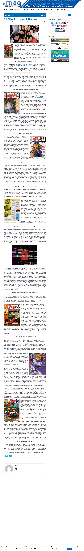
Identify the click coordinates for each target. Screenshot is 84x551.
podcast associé (22, 50)
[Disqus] (25, 493)
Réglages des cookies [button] (60, 548)
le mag (63, 9)
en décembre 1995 (13, 301)
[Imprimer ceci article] (44, 21)
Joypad (35, 44)
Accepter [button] (69, 548)
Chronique (20, 21)
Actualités (16, 21)
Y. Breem (6, 21)
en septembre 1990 (41, 97)
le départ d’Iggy (17, 340)
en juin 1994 (37, 329)
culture (24, 9)
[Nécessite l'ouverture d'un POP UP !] (60, 29)
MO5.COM (54, 9)
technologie (45, 9)
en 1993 (28, 177)
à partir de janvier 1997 (14, 356)
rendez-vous (34, 9)
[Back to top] (81, 548)
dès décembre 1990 (30, 166)
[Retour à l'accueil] (42, 4)
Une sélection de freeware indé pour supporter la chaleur (13, 14)
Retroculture (24, 21)
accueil (6, 9)
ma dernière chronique (29, 46)
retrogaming (14, 9)
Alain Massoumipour (21, 116)
